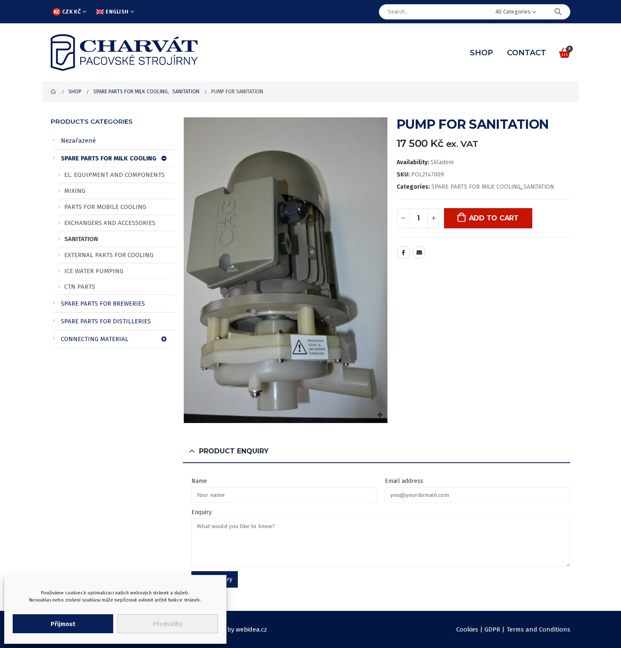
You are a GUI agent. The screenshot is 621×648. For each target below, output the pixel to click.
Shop (481, 52)
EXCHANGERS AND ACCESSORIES (109, 223)
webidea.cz (251, 629)
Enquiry (201, 512)
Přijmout (63, 624)
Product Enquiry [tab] (234, 451)
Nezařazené (78, 140)
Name (199, 481)
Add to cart (494, 218)
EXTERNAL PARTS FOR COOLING (108, 255)
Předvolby (168, 624)
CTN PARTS (79, 286)
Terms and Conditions (538, 629)
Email (419, 252)
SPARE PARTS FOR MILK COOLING (475, 186)
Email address (404, 481)
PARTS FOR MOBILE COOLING (105, 207)
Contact (526, 52)
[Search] (558, 12)
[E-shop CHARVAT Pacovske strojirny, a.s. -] (124, 52)
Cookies (467, 629)
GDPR (492, 629)
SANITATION (538, 186)
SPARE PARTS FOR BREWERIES (103, 303)
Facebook (403, 252)
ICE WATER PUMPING (93, 271)
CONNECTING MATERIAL (94, 339)
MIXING (74, 191)
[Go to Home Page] (54, 92)
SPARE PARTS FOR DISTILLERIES (106, 321)
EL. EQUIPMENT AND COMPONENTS (114, 175)
